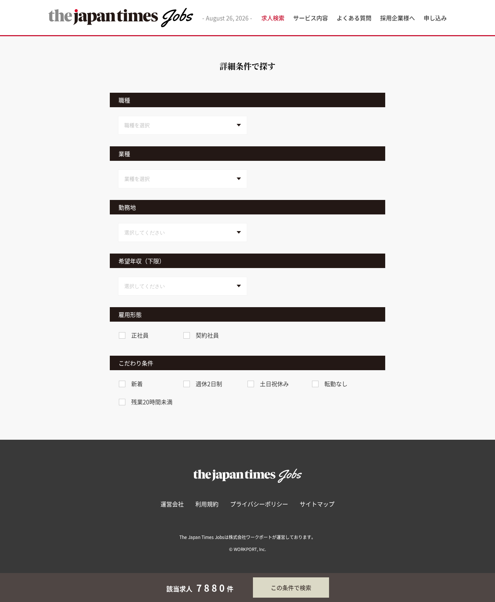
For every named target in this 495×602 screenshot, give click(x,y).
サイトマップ (317, 503)
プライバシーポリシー (259, 503)
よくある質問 (354, 17)
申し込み (435, 17)
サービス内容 (310, 17)
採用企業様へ (397, 17)
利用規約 (207, 503)
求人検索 (272, 17)
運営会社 (172, 503)
